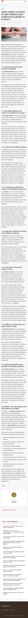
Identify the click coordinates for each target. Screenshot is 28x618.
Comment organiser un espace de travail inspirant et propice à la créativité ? (12, 584)
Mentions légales (5, 610)
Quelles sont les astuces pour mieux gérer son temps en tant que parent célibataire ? (14, 579)
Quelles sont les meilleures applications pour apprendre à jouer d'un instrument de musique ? (14, 542)
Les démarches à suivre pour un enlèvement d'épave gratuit (13, 537)
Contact (12, 610)
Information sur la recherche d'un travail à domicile (13, 593)
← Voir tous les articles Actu (8, 510)
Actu (7, 4)
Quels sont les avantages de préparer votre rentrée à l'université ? (13, 526)
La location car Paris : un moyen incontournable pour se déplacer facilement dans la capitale (13, 532)
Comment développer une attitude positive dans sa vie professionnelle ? (13, 588)
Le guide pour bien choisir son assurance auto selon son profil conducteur (14, 557)
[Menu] (25, 1)
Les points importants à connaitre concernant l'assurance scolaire (13, 552)
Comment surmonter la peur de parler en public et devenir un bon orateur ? (13, 575)
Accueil (2, 4)
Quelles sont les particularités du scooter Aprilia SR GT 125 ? (12, 547)
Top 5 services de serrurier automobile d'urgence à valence (12, 570)
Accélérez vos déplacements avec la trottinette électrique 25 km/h (14, 561)
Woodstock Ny (6, 606)
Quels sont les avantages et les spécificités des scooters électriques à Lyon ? (14, 566)
